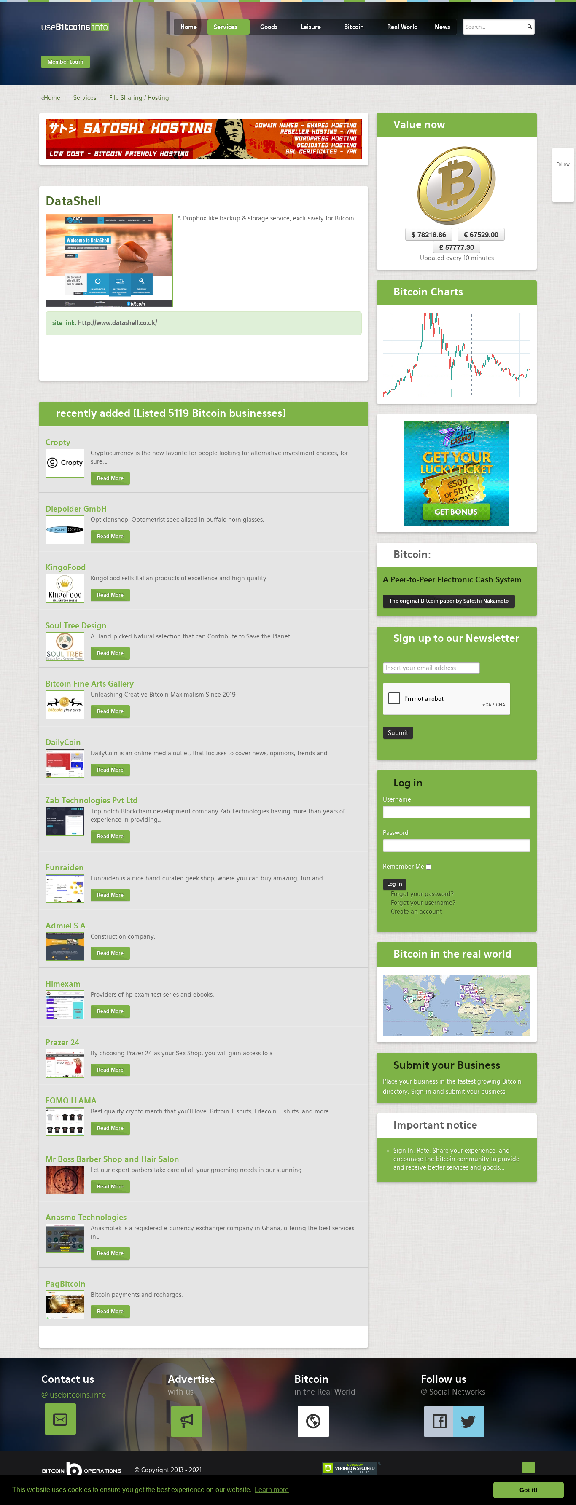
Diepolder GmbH (76, 508)
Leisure (311, 27)
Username (397, 799)
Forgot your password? (421, 894)
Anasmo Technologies (86, 1217)
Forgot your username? (422, 902)
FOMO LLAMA (71, 1100)
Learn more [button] (272, 1489)
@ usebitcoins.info (73, 1394)
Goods (268, 27)
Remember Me (403, 866)
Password (396, 832)
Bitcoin (354, 27)
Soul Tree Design (76, 625)
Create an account (415, 911)
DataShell (73, 201)
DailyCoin (63, 742)
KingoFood (66, 567)
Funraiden (65, 867)
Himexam (63, 983)
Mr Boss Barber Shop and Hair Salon (112, 1159)
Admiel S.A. (67, 925)
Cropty (58, 442)
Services (225, 27)
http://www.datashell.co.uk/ (117, 322)
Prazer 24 (63, 1042)
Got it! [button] (528, 1489)
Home (188, 27)
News (442, 27)
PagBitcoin (66, 1284)
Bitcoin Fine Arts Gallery (90, 683)
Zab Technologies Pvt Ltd (92, 800)
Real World (402, 27)
